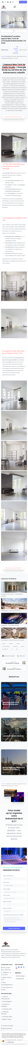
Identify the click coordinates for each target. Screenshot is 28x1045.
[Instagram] (13, 2)
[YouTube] (8, 2)
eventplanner (5, 649)
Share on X (22, 656)
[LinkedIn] (10, 2)
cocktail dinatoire (6, 646)
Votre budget (6, 889)
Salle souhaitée (7, 901)
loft (12, 649)
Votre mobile (6, 895)
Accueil (3, 56)
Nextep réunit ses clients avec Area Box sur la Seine (14, 768)
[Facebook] (2, 2)
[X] (5, 2)
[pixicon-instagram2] (16, 967)
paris (17, 649)
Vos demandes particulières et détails (13, 915)
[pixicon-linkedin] (21, 967)
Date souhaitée (7, 908)
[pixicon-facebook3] (19, 967)
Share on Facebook (10, 656)
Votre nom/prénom (8, 876)
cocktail (18, 643)
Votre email (6, 882)
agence (4, 643)
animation (11, 643)
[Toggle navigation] (14, 7)
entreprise (15, 646)
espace (22, 646)
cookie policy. (10, 1042)
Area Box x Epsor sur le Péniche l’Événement (11, 703)
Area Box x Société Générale (13, 736)
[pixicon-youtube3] (16, 968)
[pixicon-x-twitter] (24, 967)
